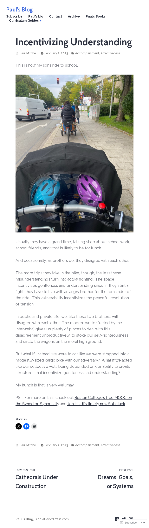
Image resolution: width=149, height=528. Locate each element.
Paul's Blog (19, 9)
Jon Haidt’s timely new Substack (96, 403)
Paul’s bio (35, 16)
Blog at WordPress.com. (52, 519)
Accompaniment (87, 53)
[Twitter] (123, 519)
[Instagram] (130, 519)
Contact (55, 16)
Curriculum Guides (24, 20)
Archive (74, 16)
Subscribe (14, 16)
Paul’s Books (96, 16)
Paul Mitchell (28, 53)
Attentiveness (110, 53)
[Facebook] (117, 519)
